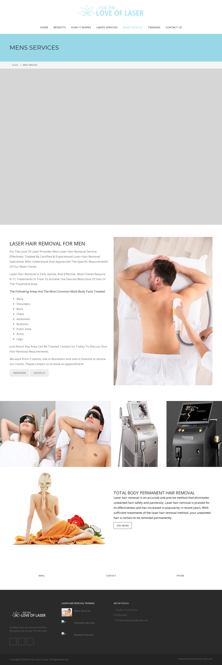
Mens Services (82, 610)
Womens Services (84, 622)
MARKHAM (19, 372)
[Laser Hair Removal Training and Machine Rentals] (111, 10)
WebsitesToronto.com (201, 658)
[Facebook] (13, 642)
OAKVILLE (39, 372)
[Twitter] (21, 642)
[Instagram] (30, 642)
